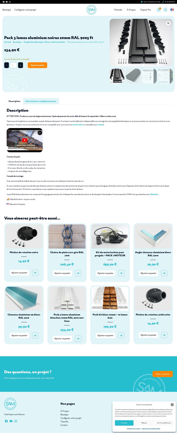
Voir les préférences (164, 423)
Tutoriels (118, 9)
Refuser (144, 423)
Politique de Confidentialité (151, 429)
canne (100, 124)
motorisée (77, 124)
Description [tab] (14, 101)
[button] (172, 404)
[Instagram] (9, 2)
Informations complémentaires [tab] (40, 101)
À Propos (131, 9)
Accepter (124, 423)
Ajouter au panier (37, 65)
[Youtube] (6, 2)
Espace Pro (145, 9)
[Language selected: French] (172, 9)
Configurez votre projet (25, 9)
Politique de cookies (133, 429)
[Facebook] (3, 2)
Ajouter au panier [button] (19, 272)
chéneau (154, 194)
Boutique (6, 9)
